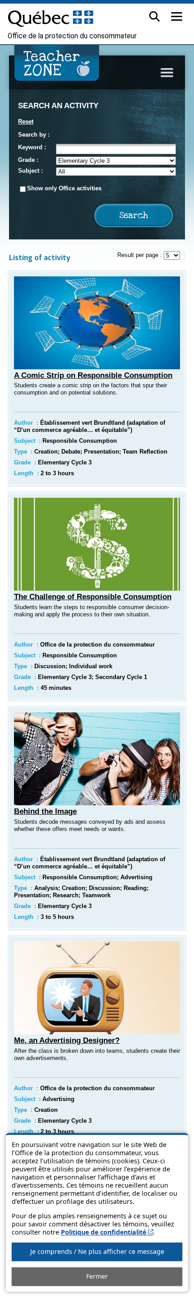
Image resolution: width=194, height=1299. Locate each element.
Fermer (97, 1276)
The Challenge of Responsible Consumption (92, 596)
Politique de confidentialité (107, 1232)
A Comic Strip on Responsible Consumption (93, 375)
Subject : (30, 170)
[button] (154, 16)
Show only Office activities (64, 188)
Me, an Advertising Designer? (67, 1040)
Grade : (28, 159)
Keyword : (32, 147)
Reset (25, 121)
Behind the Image (45, 811)
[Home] (57, 66)
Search (134, 215)
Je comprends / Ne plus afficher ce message (97, 1251)
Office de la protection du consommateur (72, 36)
